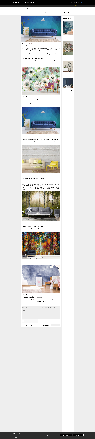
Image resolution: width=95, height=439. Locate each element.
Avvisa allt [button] (78, 435)
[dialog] (47, 435)
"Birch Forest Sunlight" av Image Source (34, 222)
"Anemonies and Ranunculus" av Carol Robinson (35, 96)
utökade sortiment (36, 175)
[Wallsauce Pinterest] (64, 13)
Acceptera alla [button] (66, 435)
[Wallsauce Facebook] (71, 13)
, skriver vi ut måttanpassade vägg (47, 180)
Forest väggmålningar (50, 188)
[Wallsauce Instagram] (66, 13)
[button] (34, 437)
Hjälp (48, 5)
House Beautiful (25, 142)
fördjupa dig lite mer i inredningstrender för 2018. (50, 299)
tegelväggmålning (41, 144)
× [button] (93, 433)
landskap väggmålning (45, 229)
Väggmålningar (16, 5)
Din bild (28, 5)
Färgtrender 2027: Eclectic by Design (70, 36)
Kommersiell (35, 5)
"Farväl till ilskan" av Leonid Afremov (33, 260)
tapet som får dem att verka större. (31, 62)
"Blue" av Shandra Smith (30, 135)
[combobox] (92, 433)
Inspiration (42, 5)
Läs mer (21, 436)
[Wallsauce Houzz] (69, 13)
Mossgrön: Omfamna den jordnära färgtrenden (73, 57)
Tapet (23, 5)
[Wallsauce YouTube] (73, 13)
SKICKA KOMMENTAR (55, 325)
